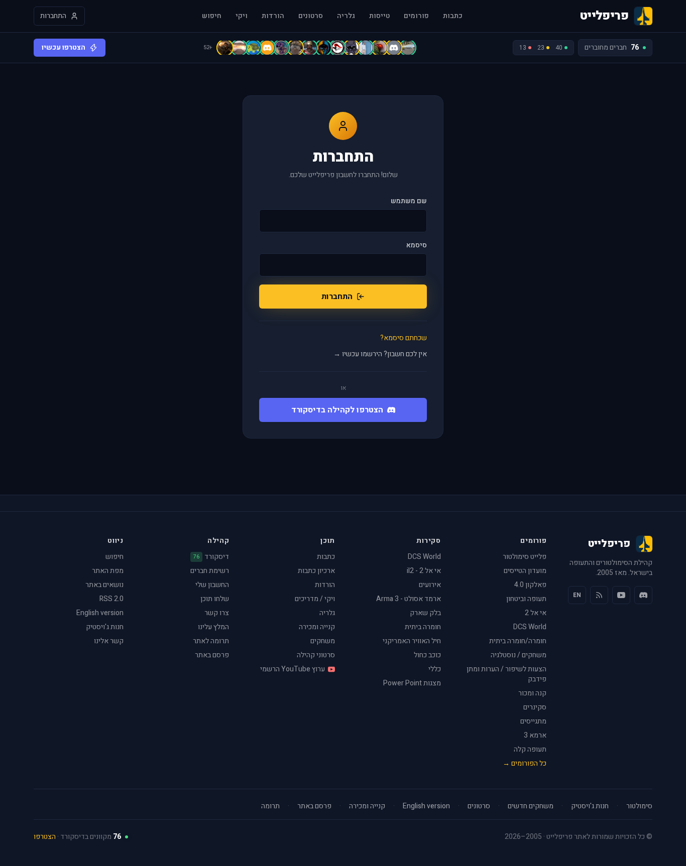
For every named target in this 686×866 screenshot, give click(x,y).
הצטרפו (45, 836)
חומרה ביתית (423, 627)
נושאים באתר (104, 585)
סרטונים (310, 16)
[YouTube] (621, 595)
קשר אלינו (109, 641)
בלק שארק (425, 613)
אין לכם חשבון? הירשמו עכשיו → (380, 354)
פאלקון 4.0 (530, 585)
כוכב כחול (427, 655)
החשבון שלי (212, 585)
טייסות (379, 16)
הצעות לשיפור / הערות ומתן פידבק (506, 674)
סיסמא (416, 245)
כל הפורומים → (524, 763)
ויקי (242, 16)
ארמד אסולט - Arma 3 (408, 599)
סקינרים (534, 707)
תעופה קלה (530, 749)
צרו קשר (216, 613)
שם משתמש (409, 201)
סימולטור (639, 806)
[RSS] (599, 595)
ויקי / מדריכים (315, 599)
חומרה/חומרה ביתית (517, 641)
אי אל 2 (535, 613)
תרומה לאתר (211, 641)
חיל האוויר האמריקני (412, 641)
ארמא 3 (535, 735)
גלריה (346, 16)
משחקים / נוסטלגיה (518, 655)
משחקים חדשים (530, 806)
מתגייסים (533, 721)
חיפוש (211, 16)
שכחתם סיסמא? (403, 338)
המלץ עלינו (213, 627)
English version (100, 613)
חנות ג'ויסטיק (105, 627)
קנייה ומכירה (317, 627)
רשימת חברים (209, 570)
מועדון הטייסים (525, 570)
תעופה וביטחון (526, 599)
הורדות (273, 16)
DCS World (529, 627)
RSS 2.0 (111, 599)
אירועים (430, 585)
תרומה (270, 806)
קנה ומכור (532, 693)
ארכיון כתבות (316, 570)
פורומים (416, 16)
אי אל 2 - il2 (424, 570)
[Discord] (643, 595)
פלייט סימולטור (524, 556)
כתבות (453, 16)
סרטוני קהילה (316, 655)
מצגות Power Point (412, 683)
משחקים (322, 641)
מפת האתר (108, 570)
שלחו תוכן (214, 599)
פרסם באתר (212, 655)
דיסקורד (211, 557)
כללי (434, 669)
